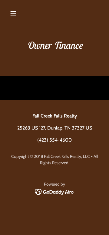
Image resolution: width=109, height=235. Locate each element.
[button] (18, 13)
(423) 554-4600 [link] (54, 140)
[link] (54, 191)
